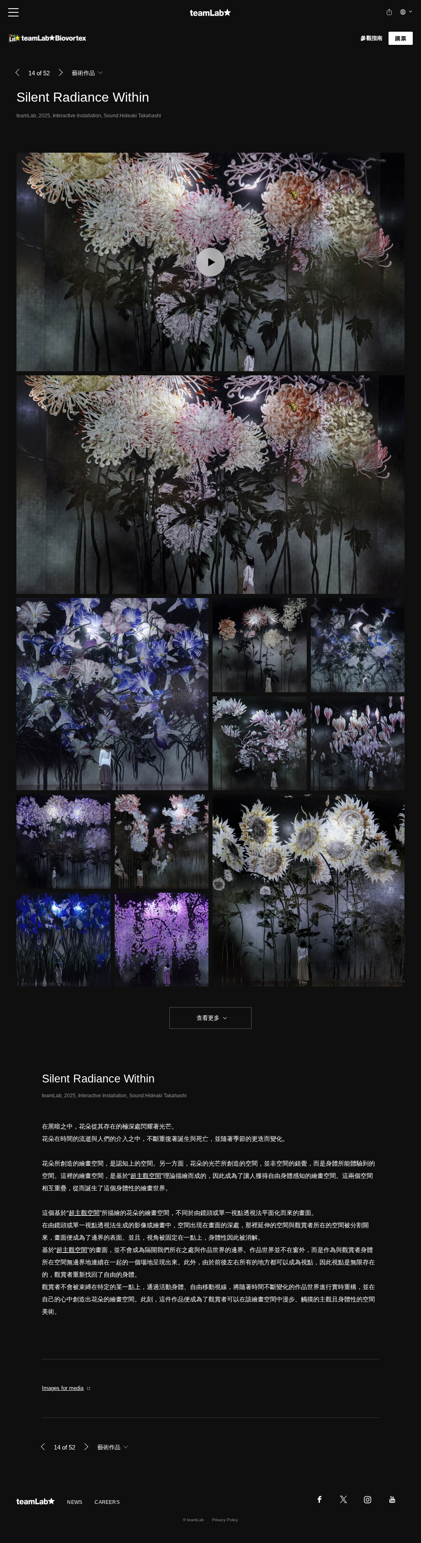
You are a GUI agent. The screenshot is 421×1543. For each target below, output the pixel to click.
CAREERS (107, 1502)
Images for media (62, 1388)
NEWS (74, 1502)
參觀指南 (371, 38)
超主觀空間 (145, 1175)
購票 (400, 38)
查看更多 (207, 1018)
